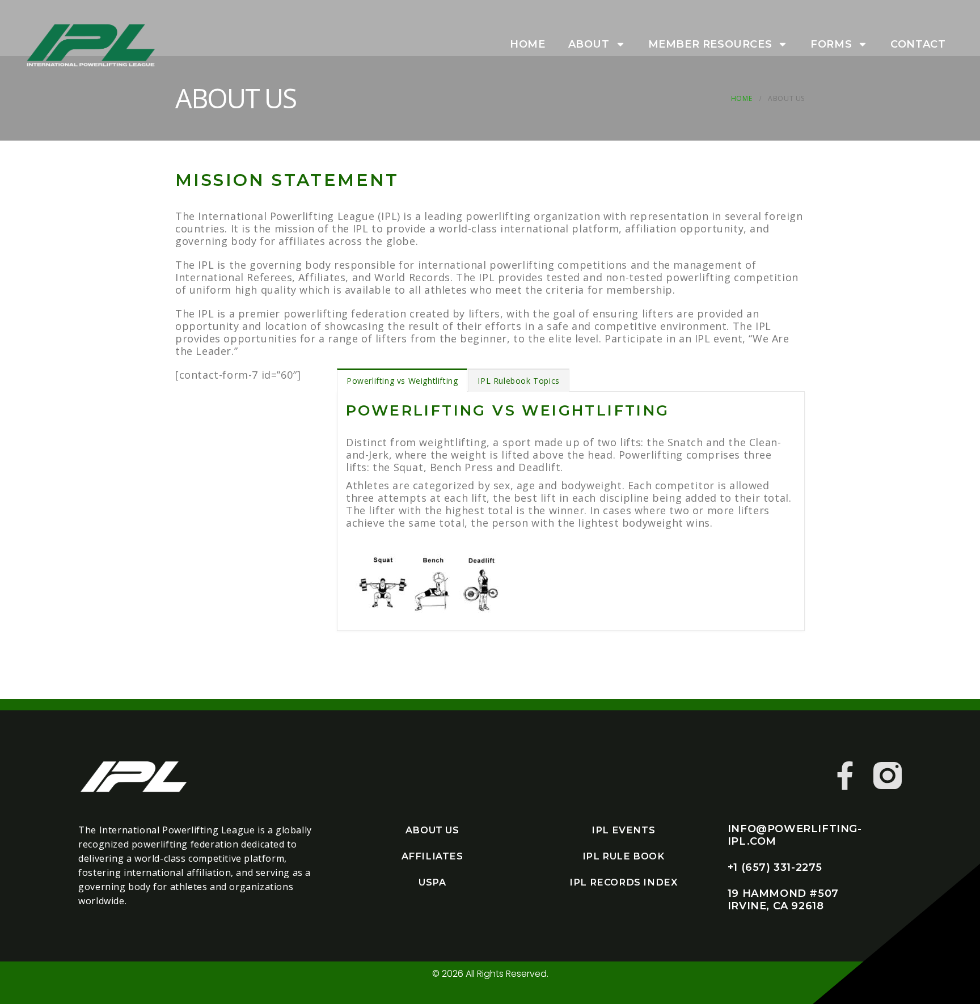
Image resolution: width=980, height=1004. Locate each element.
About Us (432, 830)
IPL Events (623, 830)
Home (527, 44)
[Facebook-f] (845, 775)
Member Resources (710, 44)
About (589, 44)
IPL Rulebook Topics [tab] (518, 380)
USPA (432, 882)
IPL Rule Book (623, 856)
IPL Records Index (623, 882)
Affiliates (432, 856)
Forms (831, 44)
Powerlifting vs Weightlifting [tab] (402, 380)
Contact (917, 44)
